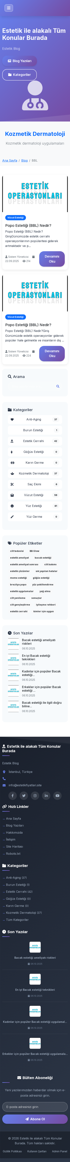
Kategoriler (22, 75)
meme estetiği (18, 577)
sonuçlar (36, 598)
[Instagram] (35, 796)
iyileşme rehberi (46, 604)
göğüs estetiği (41, 577)
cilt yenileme (17, 598)
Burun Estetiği (40, 430)
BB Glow (34, 551)
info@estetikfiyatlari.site (25, 785)
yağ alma (45, 591)
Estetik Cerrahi (40, 441)
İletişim (10, 839)
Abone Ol (37, 1119)
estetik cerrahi (18, 611)
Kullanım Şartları (36, 1151)
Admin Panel (59, 1151)
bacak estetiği (43, 557)
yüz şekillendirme (42, 584)
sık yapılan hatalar (46, 571)
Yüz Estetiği (41, 506)
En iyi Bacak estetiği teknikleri (36, 657)
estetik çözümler (20, 571)
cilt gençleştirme (20, 604)
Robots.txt (13, 853)
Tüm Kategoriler (17, 920)
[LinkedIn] (46, 796)
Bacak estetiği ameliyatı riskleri (38, 641)
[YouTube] (57, 796)
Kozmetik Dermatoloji (38, 473)
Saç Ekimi (42, 484)
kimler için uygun (43, 611)
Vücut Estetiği (40, 495)
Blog (24, 160)
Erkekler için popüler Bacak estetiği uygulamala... (35, 1053)
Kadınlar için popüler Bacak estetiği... (41, 673)
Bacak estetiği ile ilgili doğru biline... (42, 704)
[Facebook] (12, 796)
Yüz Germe (41, 516)
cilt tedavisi (17, 551)
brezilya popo (18, 584)
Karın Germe (41, 462)
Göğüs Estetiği (40, 452)
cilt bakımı (50, 564)
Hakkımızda (14, 832)
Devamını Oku (52, 258)
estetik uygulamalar (22, 591)
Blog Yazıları (22, 61)
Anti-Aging (41, 419)
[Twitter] (24, 796)
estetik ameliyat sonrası (24, 564)
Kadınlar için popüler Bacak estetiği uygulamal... (35, 1021)
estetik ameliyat (19, 557)
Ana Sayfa (9, 160)
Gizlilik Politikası (12, 1151)
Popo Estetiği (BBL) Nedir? (28, 225)
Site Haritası (14, 846)
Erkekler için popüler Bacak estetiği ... (41, 688)
